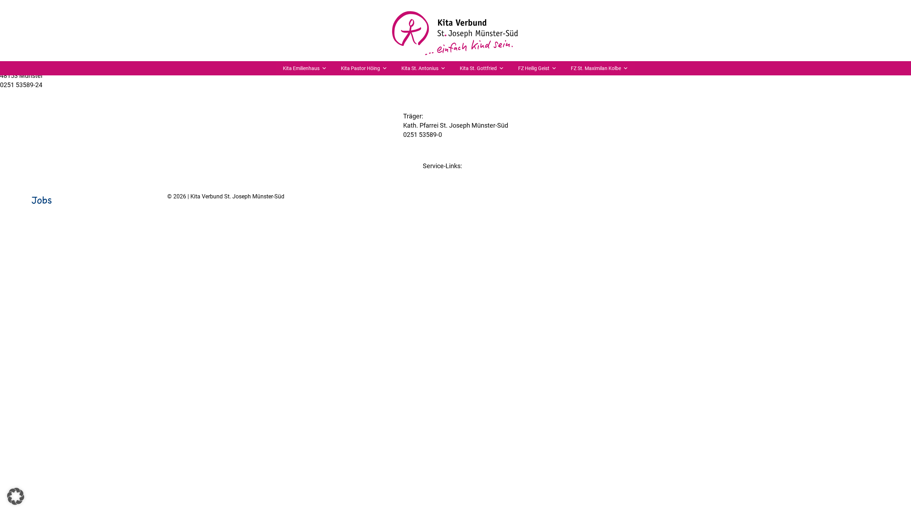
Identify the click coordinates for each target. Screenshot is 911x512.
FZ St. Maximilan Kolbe (596, 68)
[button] (15, 496)
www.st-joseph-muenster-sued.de (451, 144)
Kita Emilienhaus (301, 68)
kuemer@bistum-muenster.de (42, 94)
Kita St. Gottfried (478, 68)
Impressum (837, 215)
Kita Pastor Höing (360, 68)
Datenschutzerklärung (882, 215)
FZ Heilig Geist (533, 68)
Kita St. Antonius (419, 68)
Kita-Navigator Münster (456, 175)
